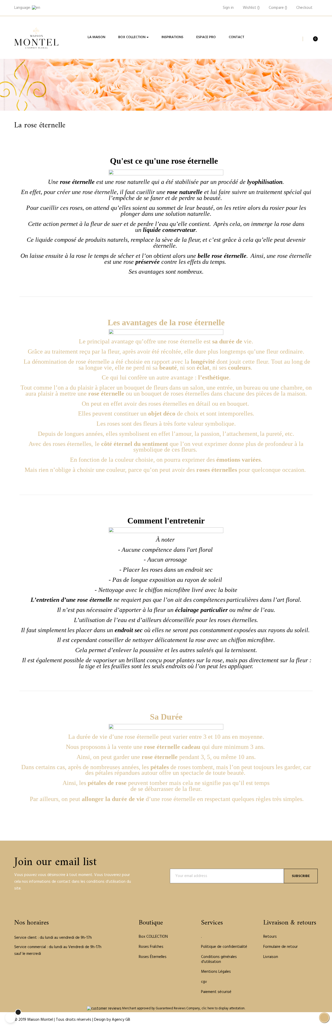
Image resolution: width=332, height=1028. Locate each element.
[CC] (315, 1020)
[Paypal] (290, 1020)
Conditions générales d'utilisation (219, 959)
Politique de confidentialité (224, 947)
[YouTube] (23, 970)
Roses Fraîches (151, 947)
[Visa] (308, 1020)
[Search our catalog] (296, 39)
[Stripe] (302, 1020)
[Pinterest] (30, 970)
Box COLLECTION (153, 937)
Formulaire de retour (280, 947)
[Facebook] (16, 970)
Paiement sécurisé (216, 992)
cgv (204, 982)
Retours (270, 937)
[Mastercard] (296, 1020)
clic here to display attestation (223, 1008)
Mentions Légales (216, 972)
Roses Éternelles (153, 957)
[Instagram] (38, 970)
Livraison (270, 957)
